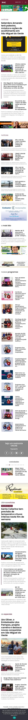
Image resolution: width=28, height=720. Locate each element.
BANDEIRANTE (4, 108)
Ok (14, 717)
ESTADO (3, 595)
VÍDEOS (3, 558)
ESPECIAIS (4, 690)
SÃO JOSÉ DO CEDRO (6, 71)
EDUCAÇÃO (4, 670)
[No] (26, 714)
